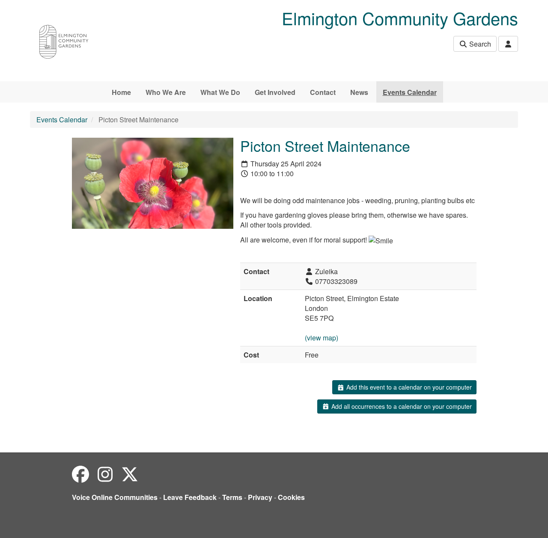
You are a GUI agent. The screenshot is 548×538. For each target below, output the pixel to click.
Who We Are (166, 92)
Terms (232, 497)
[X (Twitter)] (129, 473)
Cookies (291, 497)
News (359, 92)
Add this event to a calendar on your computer (408, 387)
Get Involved (275, 92)
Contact (323, 92)
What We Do (220, 92)
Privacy (260, 497)
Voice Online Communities (115, 497)
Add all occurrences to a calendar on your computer (401, 406)
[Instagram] (105, 473)
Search (479, 44)
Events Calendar (410, 92)
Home (121, 92)
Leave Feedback (190, 497)
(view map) (321, 338)
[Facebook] (80, 473)
